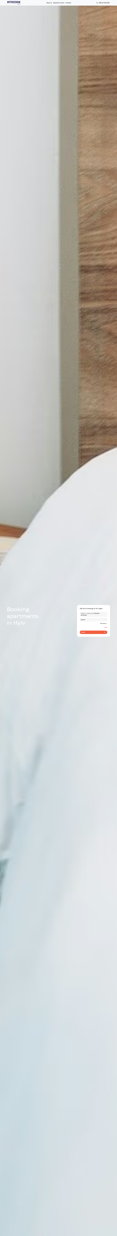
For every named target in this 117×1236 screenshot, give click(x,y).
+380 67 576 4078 (104, 2)
